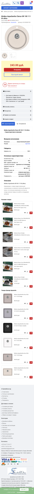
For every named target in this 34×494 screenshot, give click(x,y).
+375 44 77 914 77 (6, 444)
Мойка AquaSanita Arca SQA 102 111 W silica (21, 369)
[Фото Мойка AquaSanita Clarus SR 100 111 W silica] (17, 38)
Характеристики (9, 123)
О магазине (5, 392)
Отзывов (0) (22, 123)
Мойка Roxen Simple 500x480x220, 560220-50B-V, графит (21, 279)
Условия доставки (7, 406)
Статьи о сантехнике (8, 394)
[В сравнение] (27, 213)
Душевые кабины (7, 421)
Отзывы (4, 398)
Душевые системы (7, 438)
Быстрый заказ (17, 74)
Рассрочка (7, 111)
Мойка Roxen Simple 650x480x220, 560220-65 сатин (22, 234)
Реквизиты (5, 400)
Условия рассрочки (8, 410)
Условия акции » (21, 492)
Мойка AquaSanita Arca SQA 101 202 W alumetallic (21, 310)
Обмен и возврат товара (9, 415)
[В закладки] (25, 213)
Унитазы (4, 427)
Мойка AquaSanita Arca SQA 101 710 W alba (21, 339)
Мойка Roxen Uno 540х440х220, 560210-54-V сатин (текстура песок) (22, 249)
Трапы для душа (7, 436)
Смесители (5, 431)
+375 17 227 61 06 (6, 446)
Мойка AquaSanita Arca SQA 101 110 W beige (21, 295)
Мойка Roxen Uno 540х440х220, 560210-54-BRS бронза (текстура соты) (22, 220)
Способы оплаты (9, 106)
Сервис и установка (10, 115)
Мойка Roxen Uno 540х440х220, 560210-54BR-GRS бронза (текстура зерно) (22, 264)
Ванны (4, 423)
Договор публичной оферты (10, 413)
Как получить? (12, 85)
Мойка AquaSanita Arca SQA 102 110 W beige (21, 354)
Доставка (7, 91)
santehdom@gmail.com (7, 448)
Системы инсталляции (8, 425)
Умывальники (6, 429)
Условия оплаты (7, 408)
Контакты (5, 396)
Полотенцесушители (8, 434)
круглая (27, 143)
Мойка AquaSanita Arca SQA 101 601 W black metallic (21, 324)
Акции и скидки (8, 119)
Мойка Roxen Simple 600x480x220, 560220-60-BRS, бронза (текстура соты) (21, 205)
